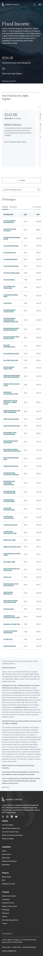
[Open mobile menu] (40, 4)
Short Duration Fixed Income (8, 593)
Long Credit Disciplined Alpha (9, 509)
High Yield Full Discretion (12, 426)
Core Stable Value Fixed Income (9, 287)
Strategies (5, 207)
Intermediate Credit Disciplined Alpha (10, 433)
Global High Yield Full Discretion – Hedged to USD (10, 402)
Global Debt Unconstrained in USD (11, 393)
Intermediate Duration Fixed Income (11, 441)
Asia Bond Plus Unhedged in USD (12, 238)
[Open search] (34, 4)
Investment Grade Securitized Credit (9, 492)
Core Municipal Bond (10, 259)
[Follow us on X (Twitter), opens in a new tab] (3, 817)
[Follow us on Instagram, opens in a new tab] (7, 817)
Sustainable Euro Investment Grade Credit (12, 616)
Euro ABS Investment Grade (9, 346)
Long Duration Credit (10, 525)
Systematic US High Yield (12, 624)
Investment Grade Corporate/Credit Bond (11, 473)
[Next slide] (40, 107)
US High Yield (8, 639)
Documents (13, 207)
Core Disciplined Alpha (11, 246)
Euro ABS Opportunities (11, 353)
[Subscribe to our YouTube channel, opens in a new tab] (16, 817)
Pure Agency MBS (9, 562)
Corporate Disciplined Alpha (11, 295)
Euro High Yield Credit (11, 360)
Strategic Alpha (9, 609)
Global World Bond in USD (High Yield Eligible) (12, 411)
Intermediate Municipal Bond (11, 458)
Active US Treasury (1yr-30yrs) (10, 230)
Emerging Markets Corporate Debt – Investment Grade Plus (11, 319)
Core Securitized (9, 280)
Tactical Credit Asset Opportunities (10, 631)
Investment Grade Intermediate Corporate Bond (9, 482)
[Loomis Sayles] (10, 4)
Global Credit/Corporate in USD (12, 384)
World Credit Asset (10, 646)
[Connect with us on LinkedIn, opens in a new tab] (12, 817)
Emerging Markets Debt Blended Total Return (11, 329)
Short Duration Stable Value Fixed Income (11, 601)
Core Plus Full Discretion (12, 273)
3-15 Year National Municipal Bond (9, 221)
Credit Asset (8, 303)
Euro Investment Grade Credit (9, 368)
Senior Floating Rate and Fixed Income (11, 569)
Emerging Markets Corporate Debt (10, 310)
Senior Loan (7, 577)
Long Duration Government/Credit (10, 532)
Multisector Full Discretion (12, 547)
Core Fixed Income (10, 252)
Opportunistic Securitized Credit (12, 554)
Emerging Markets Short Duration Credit (11, 337)
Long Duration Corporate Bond (9, 517)
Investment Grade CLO (11, 466)
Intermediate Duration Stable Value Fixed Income (12, 450)
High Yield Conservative (11, 419)
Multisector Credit (9, 540)
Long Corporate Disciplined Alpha (9, 500)
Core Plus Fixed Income (11, 266)
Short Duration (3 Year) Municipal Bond (11, 584)
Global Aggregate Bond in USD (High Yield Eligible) (12, 376)
